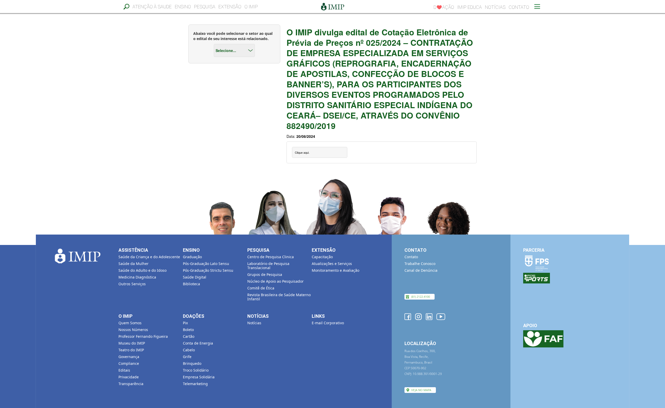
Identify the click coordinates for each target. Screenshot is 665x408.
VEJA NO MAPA (421, 390)
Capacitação (322, 256)
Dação (444, 7)
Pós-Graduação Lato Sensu (206, 263)
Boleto (188, 329)
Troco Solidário (196, 370)
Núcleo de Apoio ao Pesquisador (275, 281)
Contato (519, 7)
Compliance (128, 363)
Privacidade (128, 376)
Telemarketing (195, 383)
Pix (185, 322)
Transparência (130, 383)
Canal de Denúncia (420, 270)
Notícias (495, 7)
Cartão (188, 336)
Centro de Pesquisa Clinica (270, 256)
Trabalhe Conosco (419, 263)
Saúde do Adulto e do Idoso (142, 270)
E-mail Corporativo (328, 322)
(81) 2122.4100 (420, 297)
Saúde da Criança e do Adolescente (149, 256)
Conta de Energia (198, 343)
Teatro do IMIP (131, 349)
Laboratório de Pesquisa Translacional (268, 265)
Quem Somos (130, 322)
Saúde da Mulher (133, 263)
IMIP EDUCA (469, 7)
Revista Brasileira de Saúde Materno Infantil (279, 296)
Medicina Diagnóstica (137, 277)
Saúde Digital (194, 277)
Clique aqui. (302, 152)
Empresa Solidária (199, 376)
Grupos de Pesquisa (264, 274)
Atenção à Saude (152, 6)
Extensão (229, 6)
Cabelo (189, 349)
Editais (124, 370)
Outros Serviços (132, 283)
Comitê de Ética (260, 288)
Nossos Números (133, 329)
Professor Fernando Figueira (143, 336)
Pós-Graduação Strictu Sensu (208, 270)
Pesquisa (204, 6)
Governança (128, 356)
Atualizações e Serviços (332, 263)
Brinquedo (192, 363)
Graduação (192, 256)
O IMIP (251, 6)
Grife (187, 356)
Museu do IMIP (131, 343)
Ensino (183, 6)
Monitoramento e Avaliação (335, 270)
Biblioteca (191, 283)
